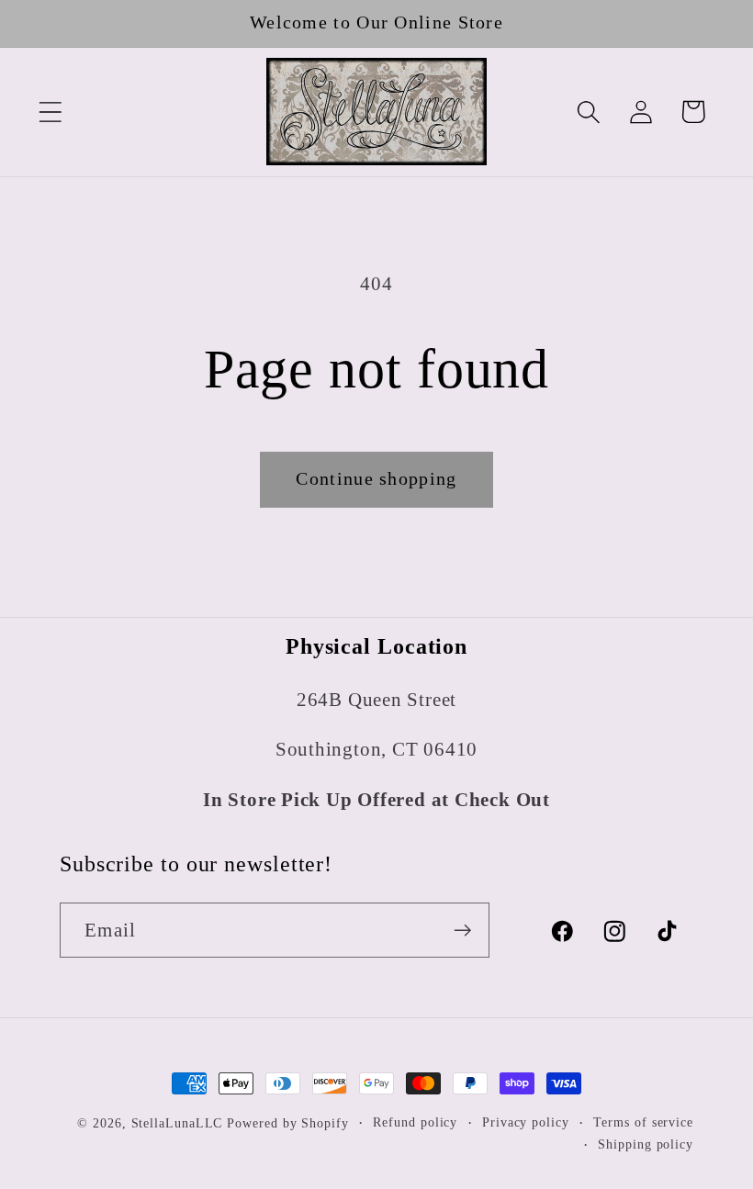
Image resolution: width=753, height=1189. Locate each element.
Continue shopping (376, 478)
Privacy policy (525, 1122)
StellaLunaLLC (177, 1123)
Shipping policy (645, 1144)
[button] (50, 111)
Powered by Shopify (287, 1123)
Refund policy (415, 1122)
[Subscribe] (462, 931)
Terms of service (643, 1122)
